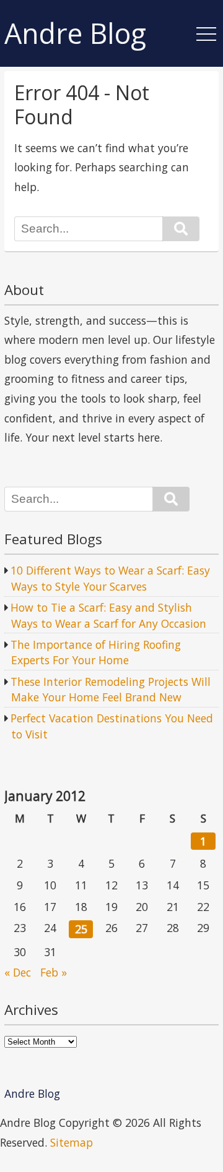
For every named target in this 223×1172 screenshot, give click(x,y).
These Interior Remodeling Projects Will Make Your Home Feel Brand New (111, 689)
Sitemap (71, 1142)
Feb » (53, 972)
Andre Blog (75, 34)
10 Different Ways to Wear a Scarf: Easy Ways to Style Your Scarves (110, 578)
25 (81, 929)
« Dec (17, 972)
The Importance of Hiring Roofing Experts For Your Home (96, 652)
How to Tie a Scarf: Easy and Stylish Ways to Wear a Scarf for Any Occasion (108, 615)
